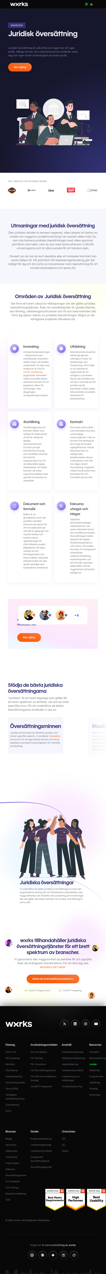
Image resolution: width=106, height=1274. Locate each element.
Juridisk (93, 1064)
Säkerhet (10, 1169)
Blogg (9, 1138)
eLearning (94, 1094)
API (63, 1138)
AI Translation (13, 1181)
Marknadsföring (97, 1058)
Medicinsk (94, 1070)
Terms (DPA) (12, 1088)
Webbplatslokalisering (73, 1058)
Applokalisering (70, 1064)
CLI (63, 1145)
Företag (93, 1088)
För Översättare (39, 1052)
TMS (8, 1200)
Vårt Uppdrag (13, 1058)
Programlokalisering (41, 1138)
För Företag (37, 1058)
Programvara (96, 1076)
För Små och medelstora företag (43, 1078)
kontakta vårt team (52, 967)
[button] (86, 4)
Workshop (11, 1145)
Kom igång (20, 67)
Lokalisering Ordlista (72, 1070)
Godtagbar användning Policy (15, 1096)
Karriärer (10, 1064)
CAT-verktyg (12, 1187)
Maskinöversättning (16, 1193)
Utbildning (94, 1082)
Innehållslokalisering (72, 1052)
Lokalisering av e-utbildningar (71, 1078)
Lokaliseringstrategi (41, 1145)
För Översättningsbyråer (43, 1070)
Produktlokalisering (72, 1086)
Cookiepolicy (12, 1104)
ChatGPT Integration (41, 1086)
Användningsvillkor (15, 1082)
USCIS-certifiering (32, 372)
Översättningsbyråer (41, 1167)
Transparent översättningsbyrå (40, 1159)
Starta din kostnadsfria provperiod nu (53, 978)
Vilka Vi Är (11, 1052)
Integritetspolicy (14, 1076)
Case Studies (12, 1163)
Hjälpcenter (12, 1151)
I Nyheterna (12, 1070)
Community (11, 1157)
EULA (8, 1111)
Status (65, 1151)
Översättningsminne (16, 1175)
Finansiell (94, 1052)
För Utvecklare (38, 1064)
